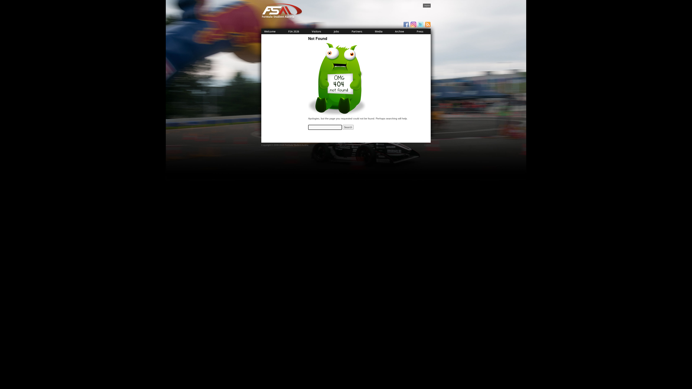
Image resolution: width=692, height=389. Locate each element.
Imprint (427, 5)
